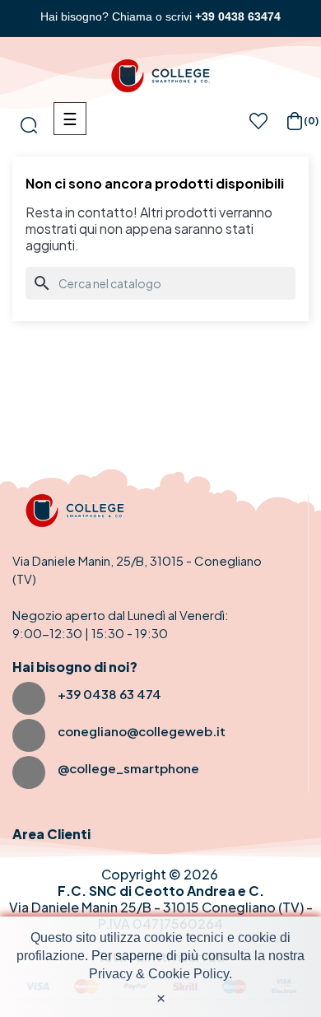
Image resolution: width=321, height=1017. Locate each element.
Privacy (111, 974)
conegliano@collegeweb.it (142, 731)
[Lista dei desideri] (258, 125)
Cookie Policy (188, 974)
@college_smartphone (128, 768)
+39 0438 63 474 (109, 694)
